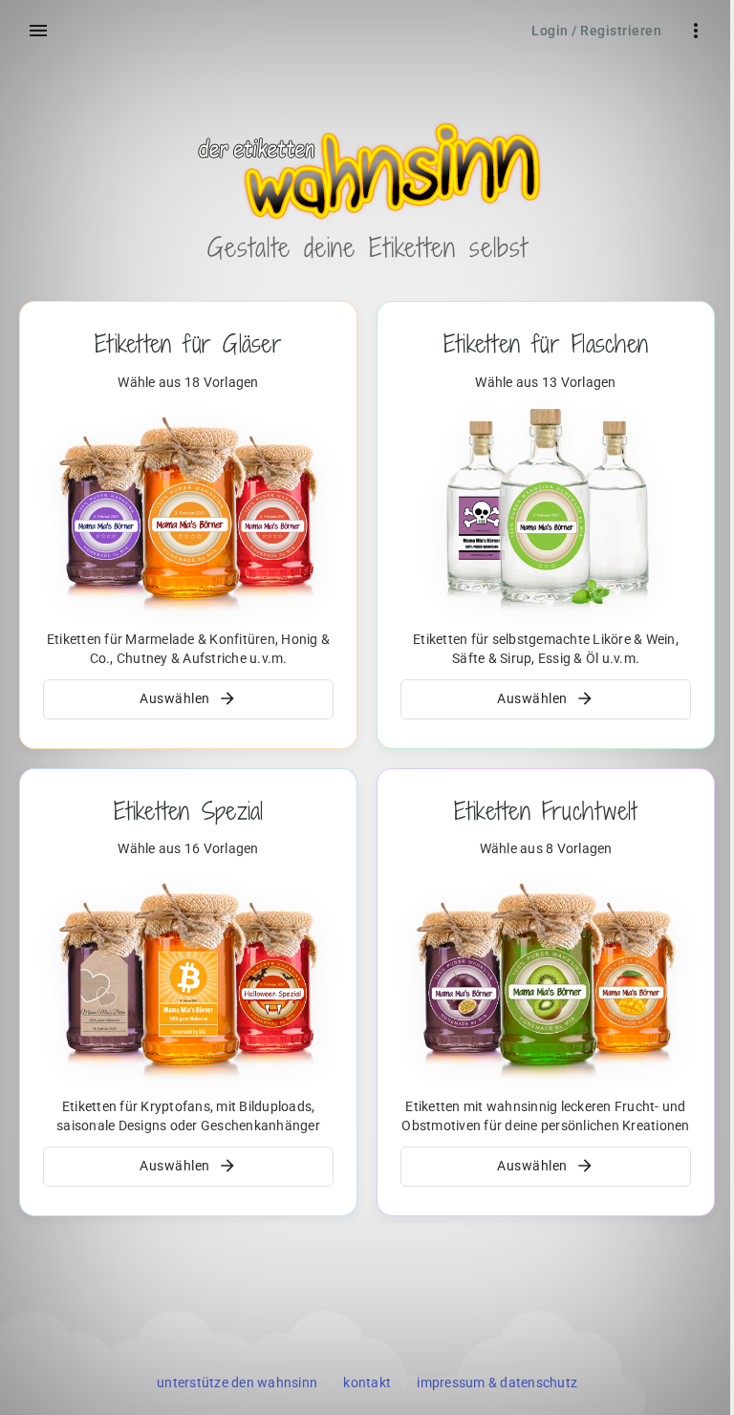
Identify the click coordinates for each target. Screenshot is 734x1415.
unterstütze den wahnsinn (237, 1382)
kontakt (367, 1382)
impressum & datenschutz (497, 1382)
